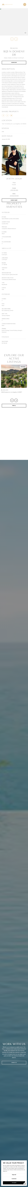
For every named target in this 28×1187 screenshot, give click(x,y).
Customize (14, 1178)
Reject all (14, 1174)
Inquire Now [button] (14, 62)
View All (14, 405)
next (16, 39)
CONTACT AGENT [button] (14, 200)
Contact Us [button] (14, 1062)
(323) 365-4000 (14, 190)
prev (12, 39)
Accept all (14, 1182)
